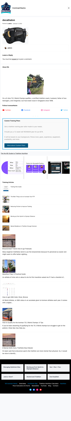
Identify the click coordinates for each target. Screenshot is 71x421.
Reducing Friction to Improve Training (21, 206)
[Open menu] (68, 8)
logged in (15, 59)
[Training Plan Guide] (5, 189)
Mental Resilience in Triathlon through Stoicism (24, 226)
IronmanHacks (19, 8)
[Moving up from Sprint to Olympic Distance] (5, 219)
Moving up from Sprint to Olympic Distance (23, 216)
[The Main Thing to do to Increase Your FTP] (5, 199)
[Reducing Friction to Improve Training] (5, 209)
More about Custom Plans (16, 145)
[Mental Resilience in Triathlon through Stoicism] (5, 228)
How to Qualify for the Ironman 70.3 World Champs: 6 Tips (22, 322)
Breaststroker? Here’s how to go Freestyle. (17, 249)
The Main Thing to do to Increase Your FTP (23, 196)
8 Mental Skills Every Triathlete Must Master (17, 348)
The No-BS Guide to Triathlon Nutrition (14, 153)
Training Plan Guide (16, 186)
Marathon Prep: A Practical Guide (14, 274)
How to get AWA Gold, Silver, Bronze (15, 297)
